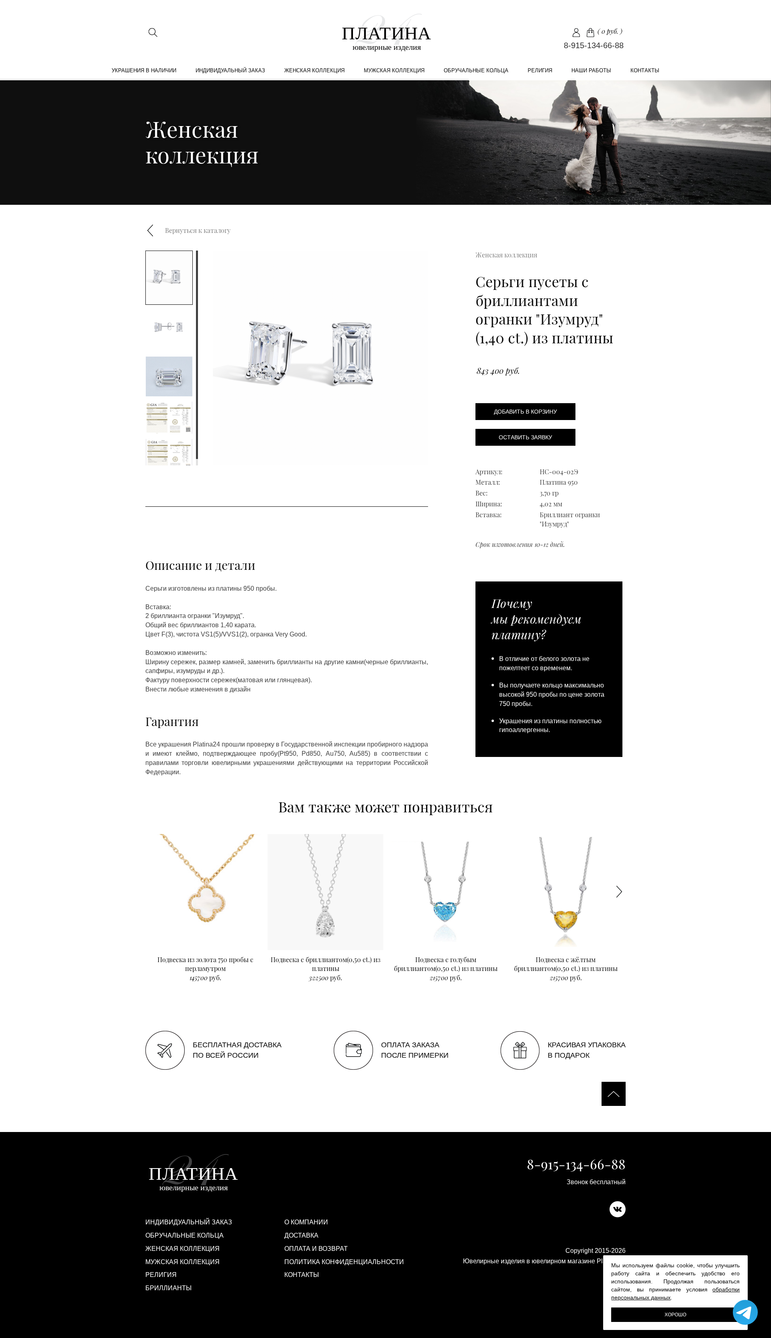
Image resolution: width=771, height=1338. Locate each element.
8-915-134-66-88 (594, 45)
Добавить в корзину (525, 411)
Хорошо (675, 1315)
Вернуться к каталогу (197, 230)
